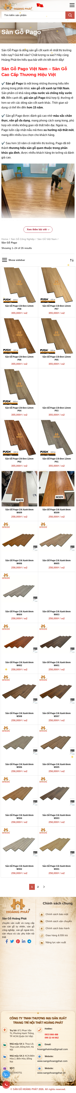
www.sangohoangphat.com (52, 1061)
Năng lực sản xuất (56, 942)
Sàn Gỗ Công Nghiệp (23, 239)
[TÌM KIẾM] (70, 15)
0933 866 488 (51, 1034)
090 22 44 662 (52, 1037)
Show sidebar (16, 260)
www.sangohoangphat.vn (51, 1072)
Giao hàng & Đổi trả (57, 935)
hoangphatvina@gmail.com (52, 1049)
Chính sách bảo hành (58, 928)
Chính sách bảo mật (57, 914)
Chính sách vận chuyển (59, 921)
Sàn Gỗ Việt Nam (47, 239)
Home (4, 239)
